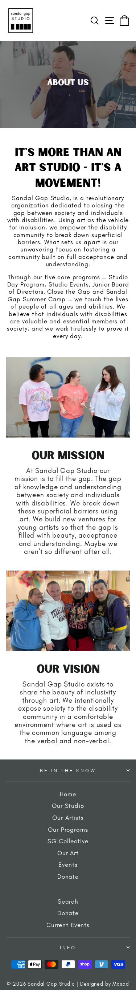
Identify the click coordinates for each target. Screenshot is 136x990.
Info (68, 947)
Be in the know (68, 770)
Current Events (68, 925)
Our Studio (68, 805)
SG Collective (68, 841)
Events (67, 864)
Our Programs (68, 829)
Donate (68, 876)
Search (68, 901)
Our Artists (67, 817)
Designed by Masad (104, 984)
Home (68, 794)
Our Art (68, 853)
